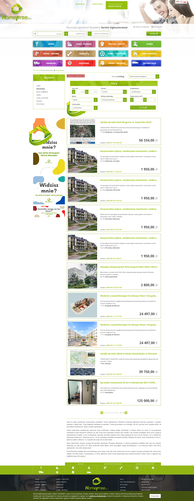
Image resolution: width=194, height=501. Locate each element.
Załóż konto (97, 4)
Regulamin (123, 484)
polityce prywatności (98, 496)
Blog (82, 464)
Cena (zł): (75, 88)
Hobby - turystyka (62, 479)
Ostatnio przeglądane (142, 27)
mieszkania (60, 70)
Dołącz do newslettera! (145, 464)
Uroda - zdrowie (40, 490)
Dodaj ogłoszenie (147, 479)
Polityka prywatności (127, 482)
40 (123, 413)
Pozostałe (59, 487)
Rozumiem (155, 496)
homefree (36, 70)
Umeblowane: (134, 88)
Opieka (37, 479)
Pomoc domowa (40, 482)
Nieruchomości (48, 70)
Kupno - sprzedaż (62, 490)
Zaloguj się (80, 4)
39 (120, 413)
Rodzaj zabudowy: (107, 96)
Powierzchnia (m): (136, 96)
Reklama (123, 490)
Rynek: (74, 96)
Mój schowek (157, 27)
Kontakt (123, 487)
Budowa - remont (41, 484)
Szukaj (153, 34)
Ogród (37, 487)
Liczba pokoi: (76, 104)
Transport (59, 484)
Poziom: (103, 88)
